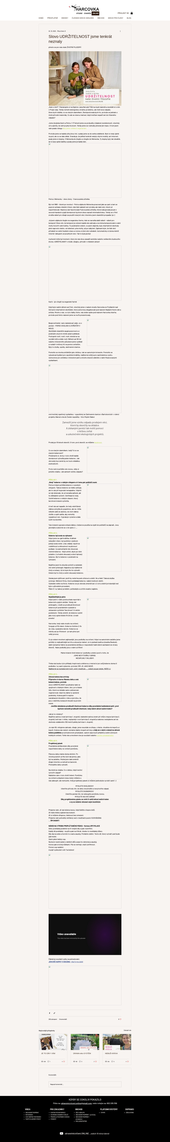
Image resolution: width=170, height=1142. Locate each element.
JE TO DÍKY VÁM (48, 1053)
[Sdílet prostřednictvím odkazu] (54, 1013)
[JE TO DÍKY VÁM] (53, 1042)
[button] (132, 13)
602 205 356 (112, 1103)
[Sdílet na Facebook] (49, 1013)
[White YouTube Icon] (61, 1133)
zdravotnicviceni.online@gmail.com (76, 1103)
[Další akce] (120, 31)
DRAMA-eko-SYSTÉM (82, 1053)
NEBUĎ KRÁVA (111, 1053)
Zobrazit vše (127, 1030)
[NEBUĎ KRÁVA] (117, 1042)
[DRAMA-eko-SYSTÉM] (85, 1042)
